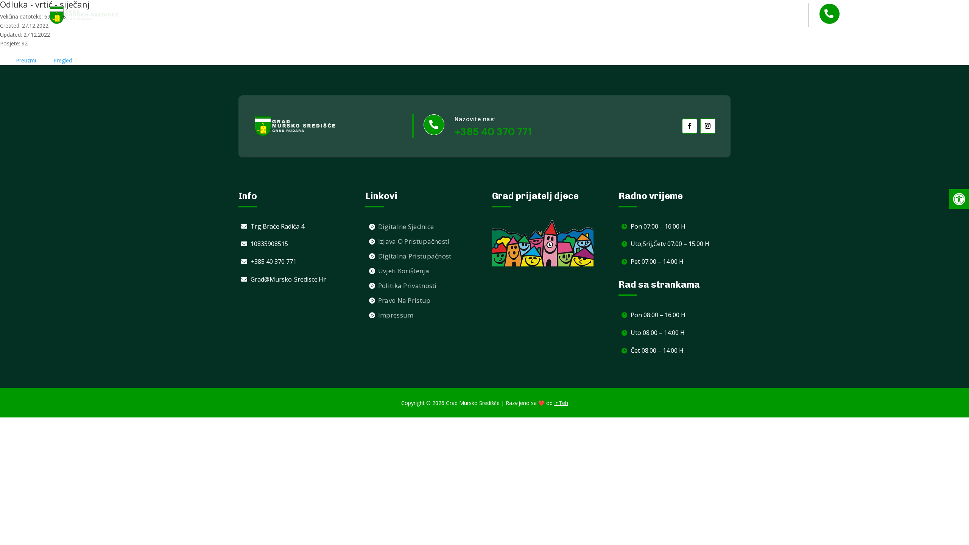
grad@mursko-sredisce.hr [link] (288, 279)
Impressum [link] (396, 315)
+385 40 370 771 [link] (882, 20)
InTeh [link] (561, 402)
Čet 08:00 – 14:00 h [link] (657, 350)
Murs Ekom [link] (627, 15)
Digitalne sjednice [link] (406, 226)
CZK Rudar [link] (771, 15)
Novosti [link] (493, 15)
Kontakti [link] (732, 15)
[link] (84, 15)
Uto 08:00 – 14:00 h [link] (658, 333)
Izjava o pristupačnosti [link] (414, 241)
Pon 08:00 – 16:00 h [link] (658, 315)
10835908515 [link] (269, 244)
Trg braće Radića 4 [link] (277, 226)
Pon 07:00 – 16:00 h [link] (658, 226)
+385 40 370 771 (493, 131)
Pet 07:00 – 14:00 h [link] (657, 261)
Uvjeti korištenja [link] (403, 270)
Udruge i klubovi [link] (575, 15)
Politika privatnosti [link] (407, 285)
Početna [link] (458, 15)
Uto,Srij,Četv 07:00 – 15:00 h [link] (670, 244)
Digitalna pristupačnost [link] (415, 256)
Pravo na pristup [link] (404, 300)
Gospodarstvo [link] (677, 15)
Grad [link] (524, 15)
